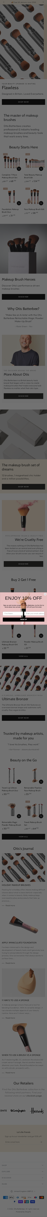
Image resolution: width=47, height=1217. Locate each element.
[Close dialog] (45, 594)
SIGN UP (23, 619)
